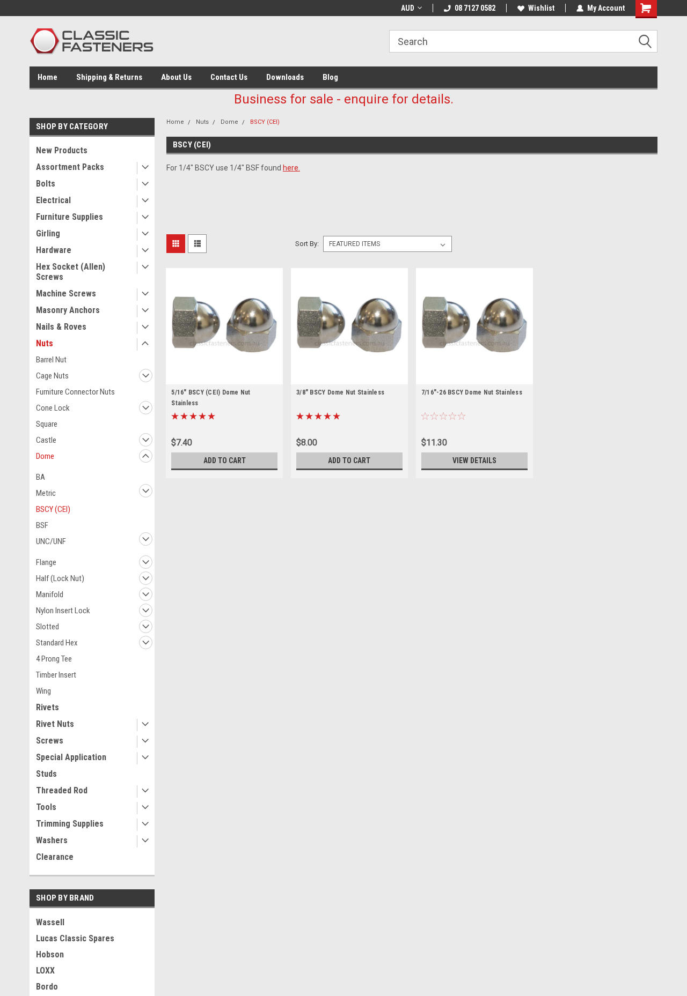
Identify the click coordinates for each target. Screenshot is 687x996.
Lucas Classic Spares (75, 938)
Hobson (50, 954)
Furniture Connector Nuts (75, 392)
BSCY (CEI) (53, 509)
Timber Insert (56, 675)
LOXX (45, 970)
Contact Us (228, 77)
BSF (42, 525)
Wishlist (541, 8)
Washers (52, 840)
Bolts (45, 184)
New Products (61, 150)
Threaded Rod (61, 790)
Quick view (224, 376)
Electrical (53, 200)
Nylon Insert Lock (63, 610)
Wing (43, 691)
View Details (474, 460)
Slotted (47, 626)
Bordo (47, 987)
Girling (48, 233)
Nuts (44, 343)
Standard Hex (57, 643)
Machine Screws (66, 293)
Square (46, 424)
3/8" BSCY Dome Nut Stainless (340, 392)
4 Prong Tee (54, 659)
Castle (46, 440)
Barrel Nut (51, 360)
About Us (176, 77)
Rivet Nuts (55, 724)
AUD (407, 8)
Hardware (53, 250)
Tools (46, 807)
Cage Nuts (52, 376)
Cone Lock (53, 408)
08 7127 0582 (475, 8)
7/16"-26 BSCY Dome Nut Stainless (471, 392)
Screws (49, 740)
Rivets (47, 707)
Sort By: (307, 244)
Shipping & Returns (109, 77)
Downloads (285, 77)
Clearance (55, 857)
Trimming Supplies (70, 824)
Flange (46, 562)
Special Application (71, 757)
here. (291, 167)
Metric (46, 493)
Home (47, 77)
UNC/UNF (51, 541)
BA (40, 477)
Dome (45, 456)
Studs (46, 774)
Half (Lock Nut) (60, 578)
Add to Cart (224, 460)
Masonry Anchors (68, 310)
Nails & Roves (61, 327)
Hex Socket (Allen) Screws (70, 272)
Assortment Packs (70, 167)
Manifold (49, 594)
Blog (330, 77)
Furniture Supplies (69, 217)
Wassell (50, 922)
